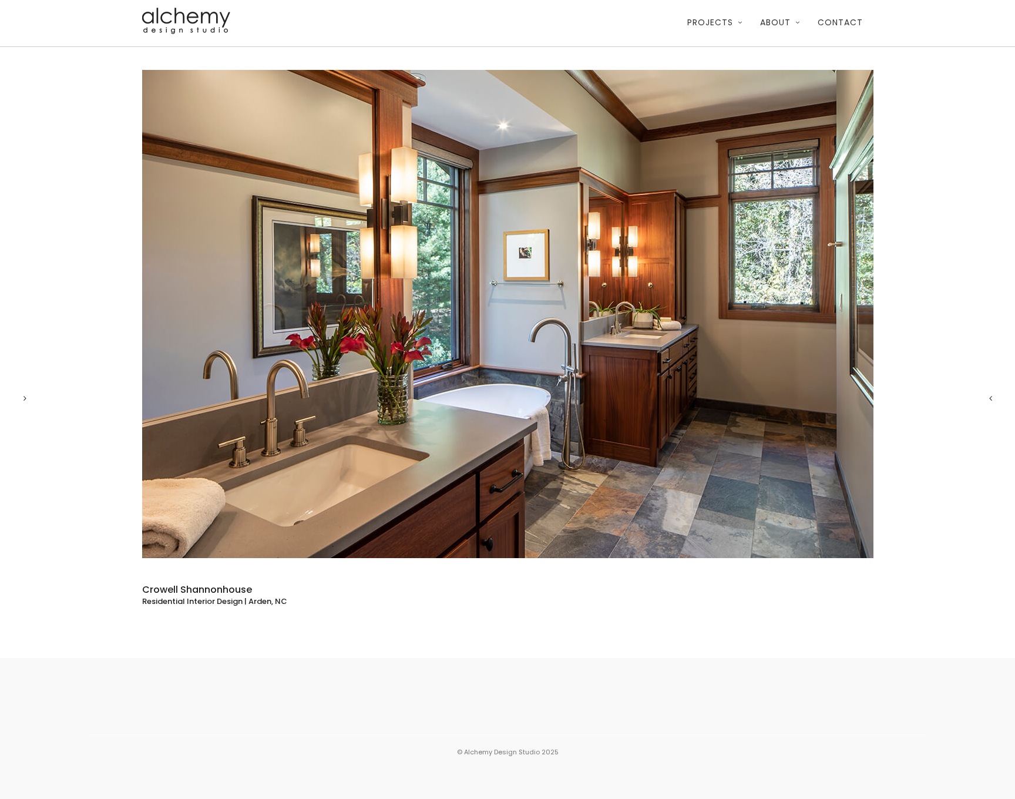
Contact (840, 22)
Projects (710, 22)
